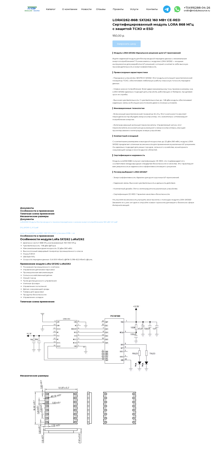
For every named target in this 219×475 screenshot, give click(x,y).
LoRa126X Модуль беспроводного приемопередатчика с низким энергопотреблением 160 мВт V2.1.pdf (68, 222)
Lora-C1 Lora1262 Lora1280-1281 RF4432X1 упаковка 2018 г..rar (47, 233)
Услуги (134, 9)
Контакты (152, 9)
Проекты (118, 9)
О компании (69, 9)
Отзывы (101, 9)
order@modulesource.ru (197, 10)
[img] (32, 9)
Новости (86, 9)
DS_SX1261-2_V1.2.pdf (29, 227)
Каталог (51, 9)
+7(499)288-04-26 (197, 7)
